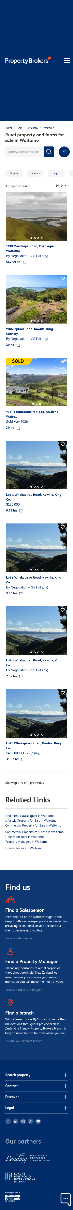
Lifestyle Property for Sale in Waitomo (31, 820)
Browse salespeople (18, 938)
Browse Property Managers (23, 990)
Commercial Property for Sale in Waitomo (33, 825)
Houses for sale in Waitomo (24, 848)
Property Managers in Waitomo (26, 842)
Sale (19, 128)
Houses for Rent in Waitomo (24, 837)
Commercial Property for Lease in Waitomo (34, 832)
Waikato (33, 128)
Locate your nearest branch (23, 1041)
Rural (8, 128)
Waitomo (48, 128)
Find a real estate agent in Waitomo (29, 816)
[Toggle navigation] (61, 60)
